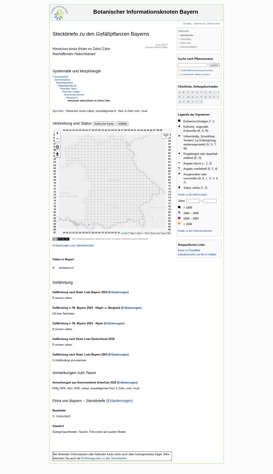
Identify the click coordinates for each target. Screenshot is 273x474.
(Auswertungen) (188, 46)
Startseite (183, 31)
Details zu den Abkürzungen (192, 194)
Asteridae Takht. (68, 88)
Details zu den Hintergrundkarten (195, 231)
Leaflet (124, 233)
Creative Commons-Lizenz (125, 239)
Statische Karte (103, 123)
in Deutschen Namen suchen (195, 74)
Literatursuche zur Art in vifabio (197, 254)
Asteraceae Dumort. (74, 94)
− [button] (57, 138)
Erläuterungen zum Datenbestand (73, 245)
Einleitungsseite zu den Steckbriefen (104, 458)
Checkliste (185, 39)
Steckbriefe (186, 35)
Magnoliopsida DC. (68, 85)
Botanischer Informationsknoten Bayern (145, 12)
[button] (57, 146)
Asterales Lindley (71, 91)
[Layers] (166, 134)
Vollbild (122, 123)
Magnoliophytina (64, 82)
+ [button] (57, 133)
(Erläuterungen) (118, 292)
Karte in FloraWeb (189, 250)
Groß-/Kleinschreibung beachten (197, 70)
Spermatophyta (62, 79)
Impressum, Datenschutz (207, 23)
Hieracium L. (72, 97)
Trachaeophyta (60, 76)
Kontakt (187, 23)
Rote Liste (185, 43)
